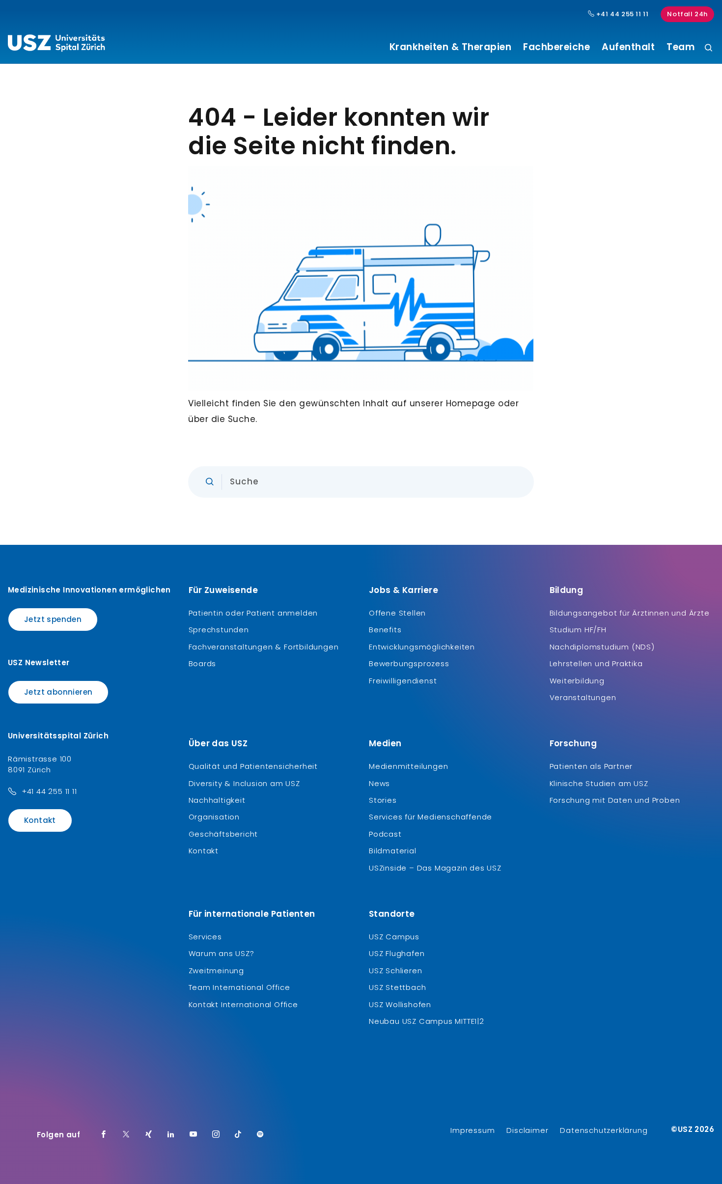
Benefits (385, 629)
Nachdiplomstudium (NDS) (602, 647)
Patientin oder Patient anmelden (253, 613)
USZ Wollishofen (400, 1004)
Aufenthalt (628, 47)
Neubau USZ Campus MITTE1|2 (426, 1021)
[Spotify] (260, 1134)
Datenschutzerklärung (603, 1130)
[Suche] (708, 48)
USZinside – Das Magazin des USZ (435, 868)
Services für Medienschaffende (430, 817)
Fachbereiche (556, 47)
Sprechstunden (219, 629)
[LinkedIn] (171, 1134)
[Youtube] (193, 1134)
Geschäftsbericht (223, 834)
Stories (383, 800)
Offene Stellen (397, 613)
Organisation (214, 817)
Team (680, 47)
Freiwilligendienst (403, 681)
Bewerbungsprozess (409, 663)
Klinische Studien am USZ (599, 783)
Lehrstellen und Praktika (596, 663)
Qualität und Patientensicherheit (253, 766)
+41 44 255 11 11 (621, 14)
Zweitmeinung (217, 970)
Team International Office (239, 987)
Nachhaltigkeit (217, 800)
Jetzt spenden (53, 619)
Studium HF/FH (578, 629)
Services (205, 936)
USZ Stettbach (397, 987)
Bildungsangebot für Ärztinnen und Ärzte (630, 613)
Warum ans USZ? (221, 953)
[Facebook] (104, 1134)
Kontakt (40, 820)
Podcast (385, 834)
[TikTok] (238, 1134)
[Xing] (149, 1134)
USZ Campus (394, 936)
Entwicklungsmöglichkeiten (422, 647)
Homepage (471, 403)
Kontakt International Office (243, 1004)
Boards (203, 663)
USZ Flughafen (396, 953)
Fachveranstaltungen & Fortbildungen (264, 647)
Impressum (472, 1130)
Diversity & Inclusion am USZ (244, 783)
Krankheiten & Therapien (450, 47)
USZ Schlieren (395, 970)
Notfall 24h (687, 14)
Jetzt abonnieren (58, 692)
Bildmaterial (393, 851)
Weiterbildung (577, 681)
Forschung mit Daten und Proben (615, 800)
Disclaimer (527, 1130)
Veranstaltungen (583, 697)
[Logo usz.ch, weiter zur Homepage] (56, 44)
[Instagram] (216, 1134)
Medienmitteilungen (408, 766)
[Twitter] (126, 1134)
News (379, 783)
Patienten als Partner (591, 766)
